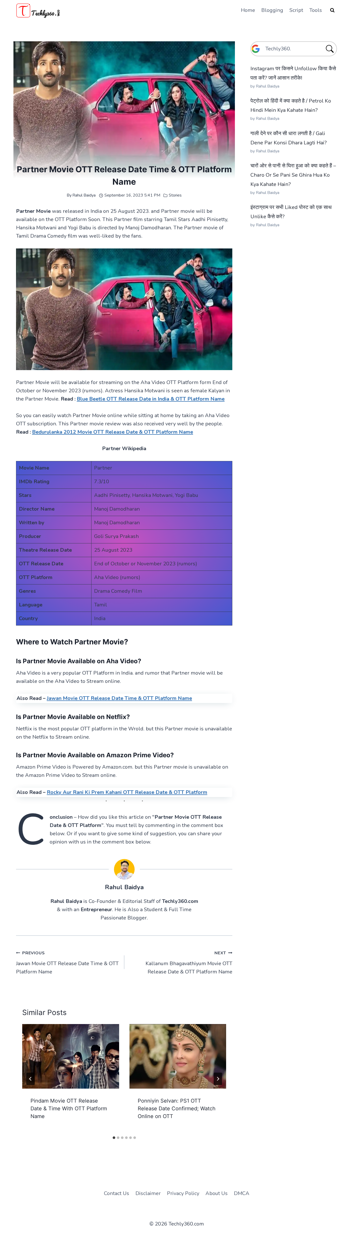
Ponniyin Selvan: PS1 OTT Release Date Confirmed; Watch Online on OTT (177, 1108)
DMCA (241, 1193)
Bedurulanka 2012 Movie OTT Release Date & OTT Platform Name (112, 431)
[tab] (114, 1137)
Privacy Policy (183, 1193)
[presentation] (70, 1056)
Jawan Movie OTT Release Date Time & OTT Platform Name (119, 698)
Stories (175, 195)
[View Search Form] (332, 10)
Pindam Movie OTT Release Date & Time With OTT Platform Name (68, 1108)
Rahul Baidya (84, 195)
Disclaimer (148, 1193)
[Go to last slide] (30, 1079)
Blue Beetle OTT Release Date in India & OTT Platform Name (151, 398)
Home (248, 10)
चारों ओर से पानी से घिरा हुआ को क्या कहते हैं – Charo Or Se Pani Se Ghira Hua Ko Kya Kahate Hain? (293, 175)
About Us (216, 1193)
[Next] (218, 1079)
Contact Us (116, 1193)
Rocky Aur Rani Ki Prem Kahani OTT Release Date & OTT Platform (127, 792)
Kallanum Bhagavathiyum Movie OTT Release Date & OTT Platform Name (188, 962)
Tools (315, 10)
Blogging (272, 10)
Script (296, 10)
